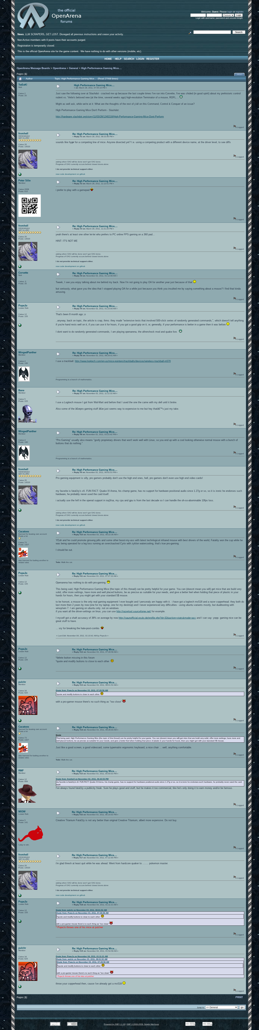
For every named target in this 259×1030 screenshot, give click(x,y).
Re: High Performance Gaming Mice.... (95, 134)
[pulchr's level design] (19, 721)
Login (140, 58)
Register (152, 58)
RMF (21, 770)
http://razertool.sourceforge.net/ (133, 611)
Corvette (23, 272)
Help (118, 58)
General (73, 68)
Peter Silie (24, 180)
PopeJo (22, 305)
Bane (21, 390)
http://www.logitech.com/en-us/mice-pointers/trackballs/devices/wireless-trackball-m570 (123, 361)
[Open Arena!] (19, 175)
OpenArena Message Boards (33, 68)
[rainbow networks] (19, 326)
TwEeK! (22, 84)
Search (129, 58)
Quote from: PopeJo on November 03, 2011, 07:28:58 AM (82, 690)
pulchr (22, 682)
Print (240, 75)
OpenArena (59, 68)
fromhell (23, 133)
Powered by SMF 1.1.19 (114, 1024)
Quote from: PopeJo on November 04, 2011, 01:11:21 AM (82, 956)
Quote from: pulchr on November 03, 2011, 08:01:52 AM (81, 910)
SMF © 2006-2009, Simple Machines (143, 1024)
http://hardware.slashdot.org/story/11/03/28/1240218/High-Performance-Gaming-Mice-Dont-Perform (110, 116)
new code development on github (70, 174)
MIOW (21, 811)
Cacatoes (23, 531)
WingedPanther (27, 352)
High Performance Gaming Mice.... (101, 68)
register (239, 11)
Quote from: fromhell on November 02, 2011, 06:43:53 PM (82, 779)
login (229, 11)
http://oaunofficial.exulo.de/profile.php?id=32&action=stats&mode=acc (157, 617)
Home (108, 58)
